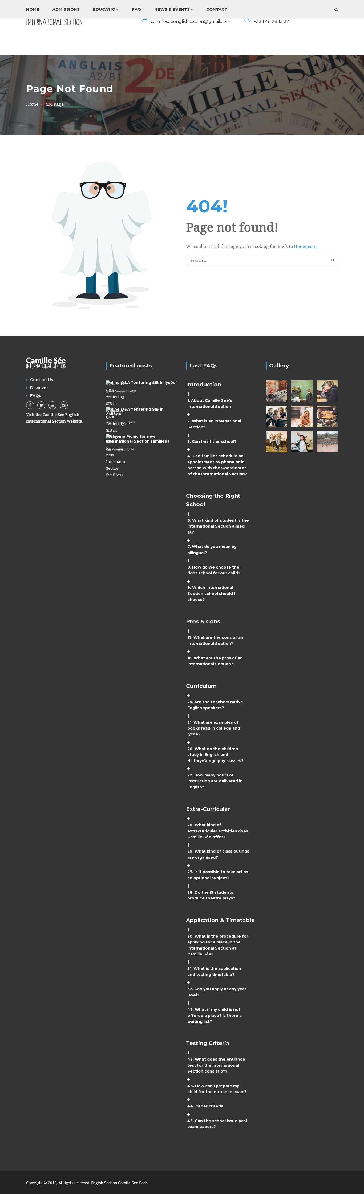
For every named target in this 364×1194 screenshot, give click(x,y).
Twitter (41, 405)
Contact (216, 9)
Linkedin (52, 405)
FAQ (136, 9)
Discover (39, 387)
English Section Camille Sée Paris (119, 1182)
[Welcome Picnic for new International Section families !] (115, 455)
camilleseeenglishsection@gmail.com (190, 21)
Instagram (64, 405)
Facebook (30, 405)
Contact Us (41, 379)
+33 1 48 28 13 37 (271, 21)
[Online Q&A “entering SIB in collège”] (115, 423)
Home (32, 9)
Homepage (305, 246)
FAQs (35, 395)
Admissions (66, 9)
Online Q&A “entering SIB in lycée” (142, 382)
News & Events (172, 9)
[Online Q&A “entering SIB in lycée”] (115, 396)
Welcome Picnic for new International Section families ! (137, 439)
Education (106, 9)
